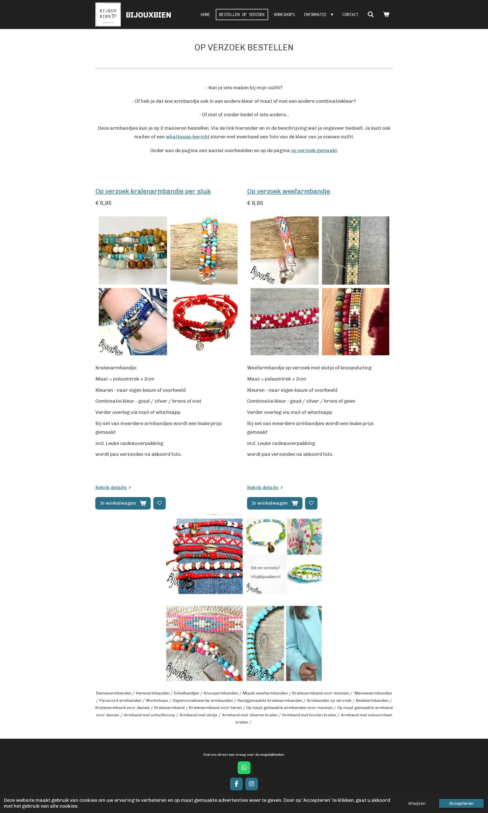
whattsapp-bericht (187, 137)
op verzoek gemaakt (314, 150)
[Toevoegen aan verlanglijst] (159, 503)
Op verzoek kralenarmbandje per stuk (153, 191)
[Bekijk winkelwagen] (386, 14)
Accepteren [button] (461, 803)
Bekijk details (111, 487)
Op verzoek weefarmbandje (288, 191)
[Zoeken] (370, 14)
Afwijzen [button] (416, 803)
